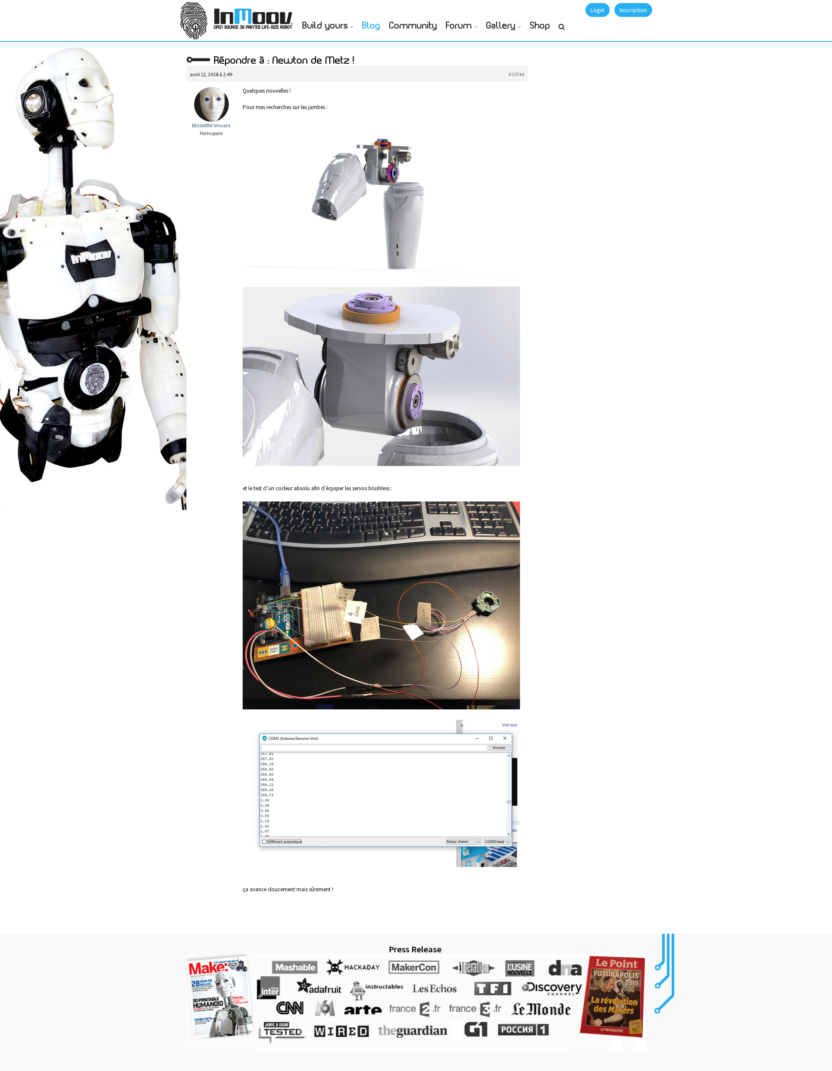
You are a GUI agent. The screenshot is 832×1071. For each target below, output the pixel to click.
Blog (371, 25)
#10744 (516, 74)
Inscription (633, 10)
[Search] (562, 30)
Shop (540, 25)
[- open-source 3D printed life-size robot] (254, 16)
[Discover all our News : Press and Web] (416, 1002)
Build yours (325, 25)
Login (597, 10)
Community (413, 25)
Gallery (501, 25)
